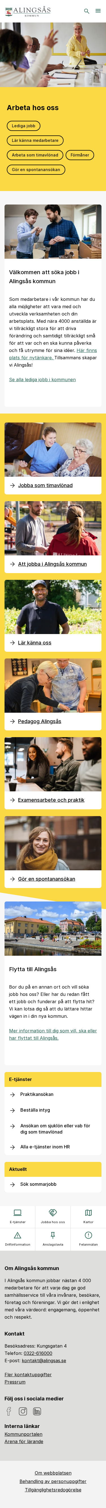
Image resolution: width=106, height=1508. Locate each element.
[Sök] (86, 11)
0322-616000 (38, 1353)
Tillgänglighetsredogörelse (53, 1490)
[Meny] (98, 11)
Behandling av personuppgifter (53, 1481)
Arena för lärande (24, 1441)
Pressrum (15, 1382)
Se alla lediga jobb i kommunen (42, 379)
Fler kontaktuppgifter (28, 1374)
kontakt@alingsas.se (44, 1360)
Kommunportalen (23, 1434)
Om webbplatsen (53, 1473)
